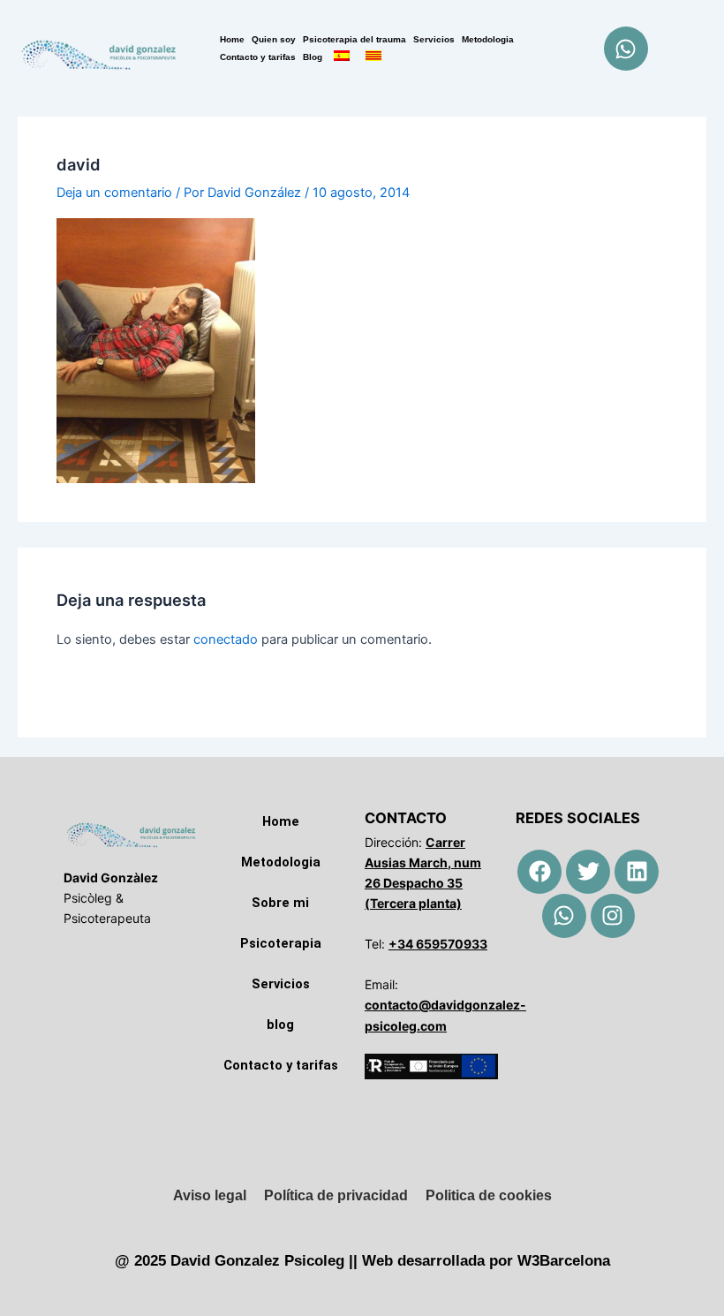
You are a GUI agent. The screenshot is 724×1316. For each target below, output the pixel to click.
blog (280, 1024)
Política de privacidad (336, 1195)
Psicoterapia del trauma (354, 39)
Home (232, 39)
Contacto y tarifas (258, 57)
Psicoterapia (280, 943)
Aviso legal (209, 1195)
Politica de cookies (489, 1195)
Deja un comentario (114, 192)
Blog (312, 57)
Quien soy (274, 39)
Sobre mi (280, 903)
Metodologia (488, 39)
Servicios (434, 39)
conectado (225, 639)
